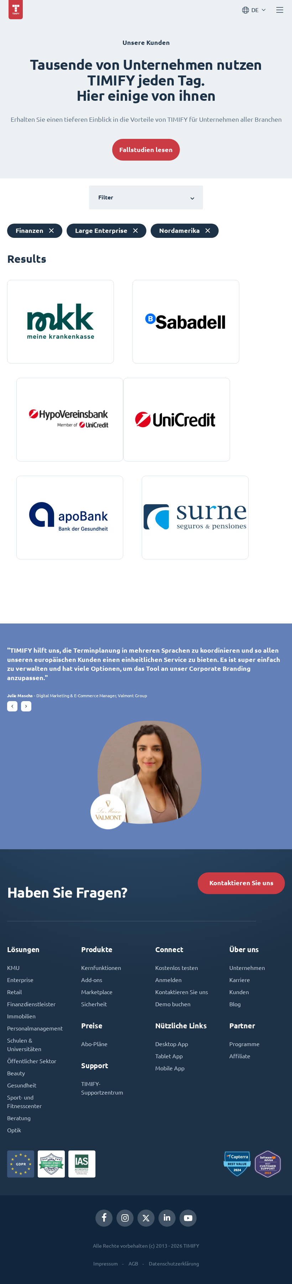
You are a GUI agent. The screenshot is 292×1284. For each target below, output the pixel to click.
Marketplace (97, 992)
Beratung (19, 1118)
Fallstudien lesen (146, 149)
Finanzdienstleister (31, 1004)
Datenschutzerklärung (174, 1264)
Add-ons (91, 980)
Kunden (239, 992)
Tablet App (169, 1056)
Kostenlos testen (176, 968)
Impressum (105, 1264)
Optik (14, 1130)
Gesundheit (21, 1085)
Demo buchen (173, 1004)
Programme (244, 1044)
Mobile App (169, 1068)
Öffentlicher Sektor (31, 1061)
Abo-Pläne (94, 1044)
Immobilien (21, 1016)
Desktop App (171, 1044)
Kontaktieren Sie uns (241, 883)
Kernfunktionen (101, 968)
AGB (133, 1264)
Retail (14, 992)
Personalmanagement (35, 1028)
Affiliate (239, 1056)
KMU (13, 968)
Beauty (16, 1073)
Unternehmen (247, 968)
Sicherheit (94, 1004)
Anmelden (168, 980)
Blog (235, 1004)
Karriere (239, 980)
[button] (12, 706)
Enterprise (20, 980)
